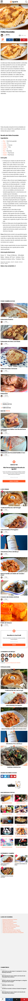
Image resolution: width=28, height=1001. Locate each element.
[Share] (9, 999)
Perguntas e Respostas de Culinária (12, 662)
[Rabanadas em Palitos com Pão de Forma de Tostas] (14, 420)
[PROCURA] (26, 1)
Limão (4, 145)
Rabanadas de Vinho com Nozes (10, 341)
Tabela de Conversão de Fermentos (9, 924)
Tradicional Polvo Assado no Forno (7, 876)
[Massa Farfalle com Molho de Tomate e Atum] (14, 564)
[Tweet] (17, 999)
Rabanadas (4, 394)
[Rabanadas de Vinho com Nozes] (14, 332)
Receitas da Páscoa (7, 814)
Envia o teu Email (14, 481)
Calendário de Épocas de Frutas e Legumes (11, 929)
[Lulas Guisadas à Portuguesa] (14, 520)
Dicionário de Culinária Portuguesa (9, 922)
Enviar (14, 644)
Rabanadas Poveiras (7, 319)
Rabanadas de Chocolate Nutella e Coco (13, 453)
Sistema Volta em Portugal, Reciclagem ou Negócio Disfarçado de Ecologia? (14, 981)
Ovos (4, 149)
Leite (4, 143)
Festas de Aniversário (7, 847)
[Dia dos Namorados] (21, 842)
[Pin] (24, 999)
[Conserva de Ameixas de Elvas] (14, 588)
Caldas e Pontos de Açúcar (7, 923)
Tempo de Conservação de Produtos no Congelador (13, 932)
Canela (5, 147)
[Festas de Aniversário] (7, 842)
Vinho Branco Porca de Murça (9, 552)
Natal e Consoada (21, 803)
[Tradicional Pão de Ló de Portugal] (14, 498)
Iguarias (15, 317)
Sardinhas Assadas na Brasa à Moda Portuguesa (14, 988)
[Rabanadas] (14, 383)
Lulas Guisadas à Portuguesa (9, 530)
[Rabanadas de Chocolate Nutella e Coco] (14, 443)
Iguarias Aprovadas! (7, 803)
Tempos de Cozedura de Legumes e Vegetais (11, 931)
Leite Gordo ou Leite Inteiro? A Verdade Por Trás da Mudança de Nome (14, 972)
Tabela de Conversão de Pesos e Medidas (11, 926)
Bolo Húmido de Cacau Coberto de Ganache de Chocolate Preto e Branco (13, 976)
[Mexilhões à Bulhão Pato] (14, 756)
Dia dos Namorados (21, 847)
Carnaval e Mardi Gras (21, 836)
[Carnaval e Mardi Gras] (21, 831)
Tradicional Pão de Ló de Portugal (11, 508)
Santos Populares (21, 825)
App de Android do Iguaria (7, 920)
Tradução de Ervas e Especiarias (9, 927)
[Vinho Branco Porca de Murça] (14, 542)
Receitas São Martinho (6, 825)
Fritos (10, 317)
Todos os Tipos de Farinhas (8, 928)
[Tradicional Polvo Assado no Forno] (7, 871)
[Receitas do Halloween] (7, 831)
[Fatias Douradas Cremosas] (14, 357)
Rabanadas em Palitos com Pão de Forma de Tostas (13, 430)
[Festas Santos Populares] (21, 820)
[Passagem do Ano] (21, 809)
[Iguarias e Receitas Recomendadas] (7, 798)
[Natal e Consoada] (21, 798)
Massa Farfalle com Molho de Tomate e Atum (12, 574)
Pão (4, 141)
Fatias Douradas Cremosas (9, 369)
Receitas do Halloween (7, 836)
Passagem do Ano (20, 814)
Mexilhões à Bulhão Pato (14, 767)
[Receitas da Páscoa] (7, 809)
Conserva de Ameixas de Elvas (10, 597)
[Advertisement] (14, 110)
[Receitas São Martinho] (7, 820)
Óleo (4, 151)
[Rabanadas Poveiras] (14, 310)
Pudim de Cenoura (6, 623)
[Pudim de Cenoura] (14, 612)
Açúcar (5, 153)
